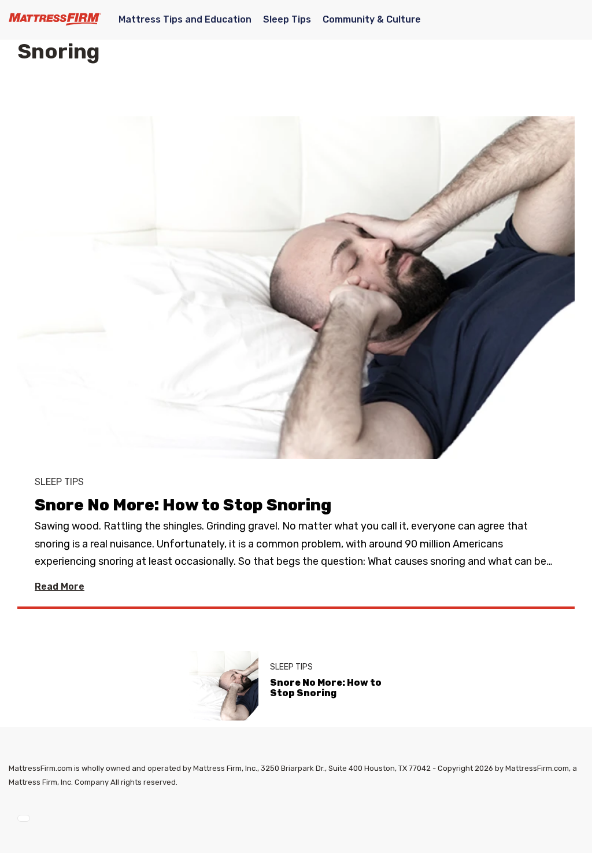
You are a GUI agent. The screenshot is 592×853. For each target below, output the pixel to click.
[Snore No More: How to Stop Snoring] (296, 302)
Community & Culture (372, 19)
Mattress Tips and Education (185, 19)
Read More (59, 586)
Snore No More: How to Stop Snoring (183, 504)
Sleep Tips (287, 19)
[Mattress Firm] (55, 19)
